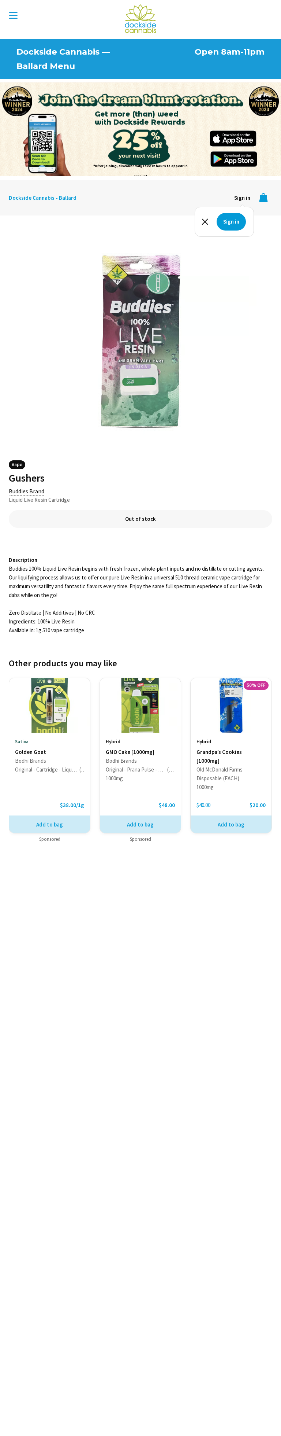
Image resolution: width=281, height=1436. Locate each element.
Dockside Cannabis (140, 18)
